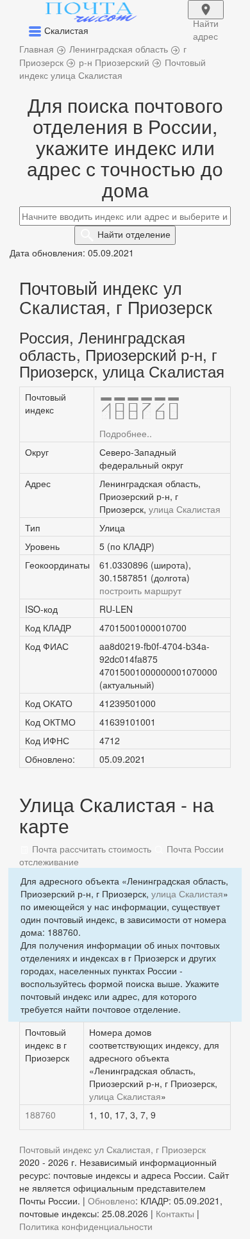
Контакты (175, 1213)
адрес (206, 18)
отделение (134, 234)
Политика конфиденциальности (86, 1226)
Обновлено (111, 1200)
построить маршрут (140, 590)
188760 (40, 1114)
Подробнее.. (125, 433)
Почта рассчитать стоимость (90, 848)
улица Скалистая (185, 509)
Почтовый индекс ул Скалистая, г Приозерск (112, 1149)
